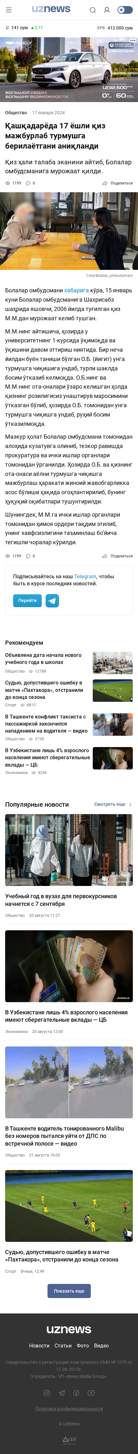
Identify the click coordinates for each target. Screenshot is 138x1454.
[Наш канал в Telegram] (61, 1393)
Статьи (63, 1346)
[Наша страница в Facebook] (76, 1393)
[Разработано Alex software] (69, 1440)
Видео (101, 1346)
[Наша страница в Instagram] (47, 1393)
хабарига (77, 290)
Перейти (27, 600)
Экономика (16, 1031)
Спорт (10, 1271)
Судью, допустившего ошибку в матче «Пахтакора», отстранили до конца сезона (61, 1256)
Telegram (85, 576)
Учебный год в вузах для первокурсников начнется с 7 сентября (61, 900)
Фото (83, 1346)
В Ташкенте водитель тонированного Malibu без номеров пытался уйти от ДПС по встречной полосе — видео (64, 1136)
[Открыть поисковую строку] (92, 10)
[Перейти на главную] (51, 9)
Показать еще (69, 1291)
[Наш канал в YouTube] (91, 1393)
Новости (39, 1346)
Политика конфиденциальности (69, 1408)
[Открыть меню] (8, 9)
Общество (16, 112)
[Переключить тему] (125, 10)
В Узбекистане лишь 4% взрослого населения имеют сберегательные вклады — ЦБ (66, 1016)
